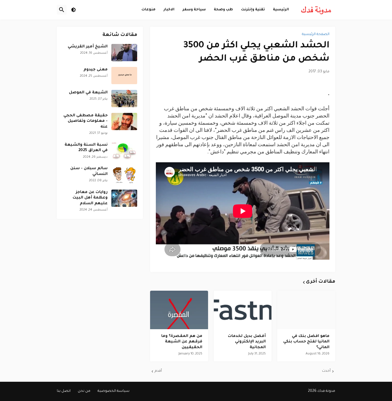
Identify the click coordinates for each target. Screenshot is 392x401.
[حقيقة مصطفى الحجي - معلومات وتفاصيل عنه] (124, 121)
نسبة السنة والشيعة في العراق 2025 (86, 148)
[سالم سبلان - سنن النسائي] (124, 174)
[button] (73, 10)
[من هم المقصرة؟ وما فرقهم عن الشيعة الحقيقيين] (179, 310)
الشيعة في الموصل (88, 92)
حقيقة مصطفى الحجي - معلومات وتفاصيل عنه (85, 121)
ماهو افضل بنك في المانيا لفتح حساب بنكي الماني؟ (306, 342)
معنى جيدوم (96, 70)
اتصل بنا (64, 391)
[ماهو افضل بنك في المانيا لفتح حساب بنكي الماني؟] (306, 310)
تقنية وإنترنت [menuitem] (253, 9)
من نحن (84, 391)
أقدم (158, 371)
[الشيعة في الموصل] (124, 98)
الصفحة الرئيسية (315, 34)
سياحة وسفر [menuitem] (194, 9)
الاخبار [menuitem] (169, 9)
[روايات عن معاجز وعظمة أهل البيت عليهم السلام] (124, 198)
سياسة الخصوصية (113, 391)
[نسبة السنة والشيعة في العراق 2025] (124, 150)
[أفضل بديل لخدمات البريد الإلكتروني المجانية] (243, 310)
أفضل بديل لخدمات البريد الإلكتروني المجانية (247, 342)
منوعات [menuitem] (148, 9)
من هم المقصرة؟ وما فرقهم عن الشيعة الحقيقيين (181, 342)
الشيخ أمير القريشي (88, 47)
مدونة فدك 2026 (321, 391)
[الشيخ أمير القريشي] (124, 52)
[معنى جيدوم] (124, 75)
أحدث (326, 371)
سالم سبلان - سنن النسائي (89, 171)
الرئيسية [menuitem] (281, 9)
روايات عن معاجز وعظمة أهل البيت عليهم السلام (90, 198)
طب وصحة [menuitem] (223, 9)
